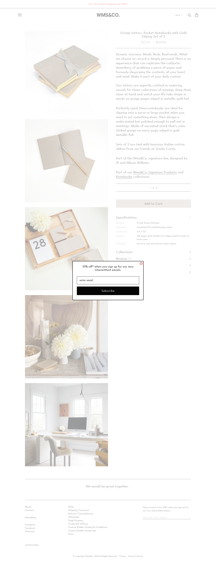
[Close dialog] (141, 263)
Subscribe (108, 290)
